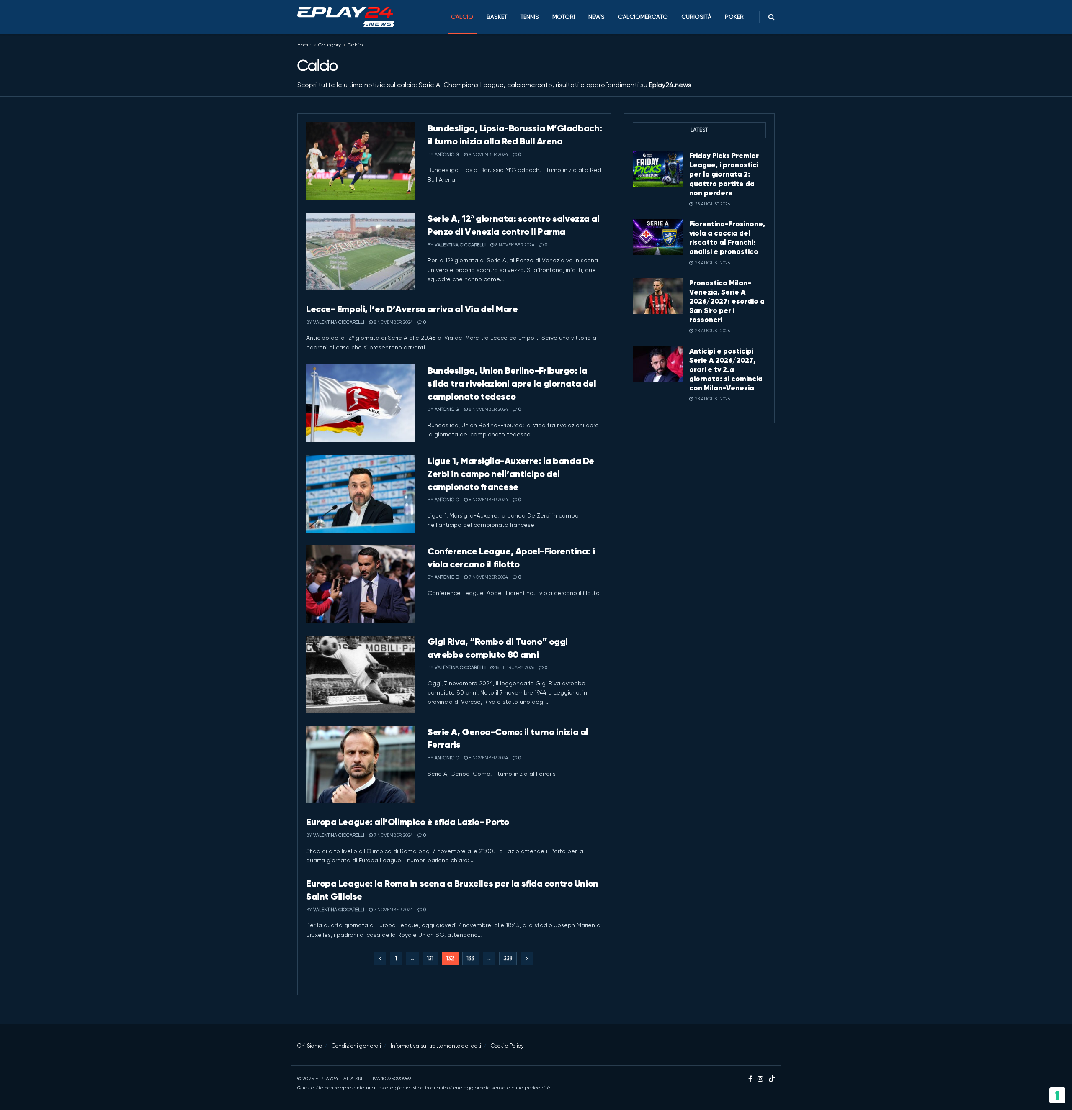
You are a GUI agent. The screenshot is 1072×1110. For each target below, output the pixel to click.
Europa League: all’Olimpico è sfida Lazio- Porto (407, 822)
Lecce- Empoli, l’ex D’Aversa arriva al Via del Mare (412, 309)
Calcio (462, 16)
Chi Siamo (309, 1046)
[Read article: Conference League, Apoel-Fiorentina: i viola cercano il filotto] (360, 584)
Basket (497, 16)
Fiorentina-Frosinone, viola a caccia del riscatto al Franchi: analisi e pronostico (727, 237)
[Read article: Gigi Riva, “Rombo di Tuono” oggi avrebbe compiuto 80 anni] (360, 674)
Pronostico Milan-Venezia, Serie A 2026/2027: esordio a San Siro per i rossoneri (727, 301)
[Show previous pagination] (380, 958)
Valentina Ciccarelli (460, 245)
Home (304, 45)
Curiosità (696, 16)
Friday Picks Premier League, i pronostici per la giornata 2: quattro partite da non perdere (724, 174)
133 (470, 958)
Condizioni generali (356, 1046)
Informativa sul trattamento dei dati (436, 1046)
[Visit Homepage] (345, 17)
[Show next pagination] (527, 958)
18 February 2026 (514, 667)
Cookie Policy (507, 1046)
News (596, 16)
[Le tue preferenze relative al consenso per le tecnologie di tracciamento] (1057, 1095)
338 (508, 958)
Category (329, 45)
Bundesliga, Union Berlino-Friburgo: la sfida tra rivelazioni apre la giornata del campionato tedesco (512, 383)
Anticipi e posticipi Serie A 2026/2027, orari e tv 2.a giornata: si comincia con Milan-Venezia (726, 369)
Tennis (530, 16)
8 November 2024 (514, 245)
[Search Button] (771, 17)
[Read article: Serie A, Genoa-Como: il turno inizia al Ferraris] (360, 765)
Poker (734, 16)
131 (430, 958)
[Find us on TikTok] (772, 1079)
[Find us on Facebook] (750, 1079)
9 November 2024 (488, 154)
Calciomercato (643, 16)
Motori (563, 16)
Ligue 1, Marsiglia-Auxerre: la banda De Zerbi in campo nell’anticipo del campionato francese (511, 473)
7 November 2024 (488, 577)
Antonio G (447, 154)
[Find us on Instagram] (760, 1079)
